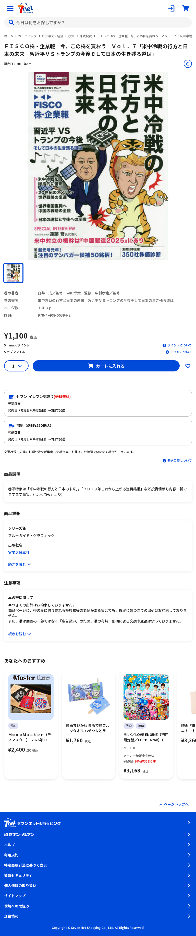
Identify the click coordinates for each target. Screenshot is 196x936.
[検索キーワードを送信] (11, 22)
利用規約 (11, 854)
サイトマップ (15, 895)
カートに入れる (110, 366)
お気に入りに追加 (188, 366)
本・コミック (27, 36)
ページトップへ (176, 804)
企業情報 (11, 916)
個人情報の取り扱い (20, 885)
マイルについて (181, 352)
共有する (188, 64)
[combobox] (98, 22)
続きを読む (17, 564)
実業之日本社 (19, 552)
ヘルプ (9, 844)
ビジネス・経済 (52, 36)
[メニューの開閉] (10, 8)
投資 (71, 36)
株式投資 (86, 36)
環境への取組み (16, 905)
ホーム (8, 36)
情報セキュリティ (18, 875)
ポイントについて (179, 345)
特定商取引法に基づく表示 (25, 865)
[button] (13, 273)
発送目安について (179, 460)
